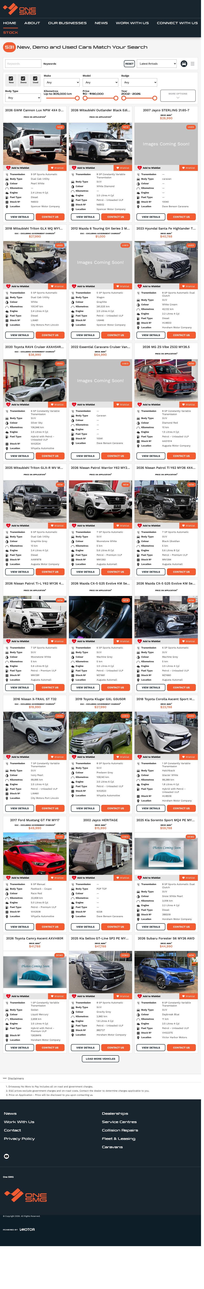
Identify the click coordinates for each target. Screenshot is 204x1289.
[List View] (192, 63)
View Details (20, 216)
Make (47, 75)
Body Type (11, 91)
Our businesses (67, 23)
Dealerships (115, 1114)
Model (87, 75)
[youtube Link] (6, 1156)
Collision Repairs (120, 1130)
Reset (129, 63)
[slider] (77, 98)
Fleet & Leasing (118, 1139)
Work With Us (132, 23)
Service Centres (119, 1122)
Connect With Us (177, 23)
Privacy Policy (19, 1139)
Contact (12, 1130)
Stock (10, 32)
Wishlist (59, 168)
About (32, 23)
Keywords (49, 63)
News (101, 23)
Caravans (112, 1147)
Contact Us (50, 216)
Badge (125, 75)
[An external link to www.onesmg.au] (19, 9)
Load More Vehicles (100, 1058)
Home (9, 23)
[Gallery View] (184, 63)
